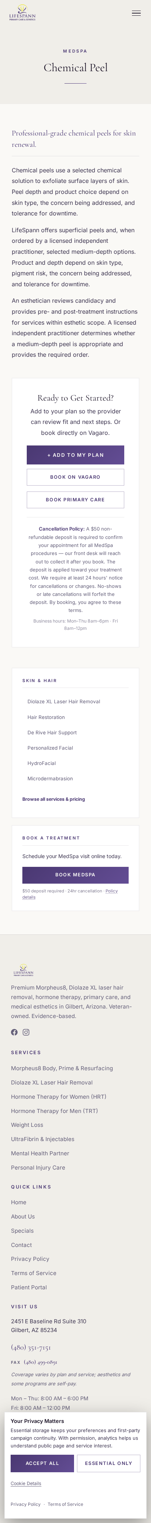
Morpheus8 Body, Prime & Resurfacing (62, 1068)
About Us (23, 1216)
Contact (21, 1244)
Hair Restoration (46, 717)
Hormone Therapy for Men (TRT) (54, 1110)
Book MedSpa (75, 874)
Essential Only (109, 1463)
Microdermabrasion (50, 778)
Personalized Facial (50, 748)
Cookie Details (26, 1483)
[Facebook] (14, 1033)
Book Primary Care (75, 499)
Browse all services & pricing (53, 799)
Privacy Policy (30, 1258)
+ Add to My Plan (75, 455)
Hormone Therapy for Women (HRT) (59, 1096)
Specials (22, 1230)
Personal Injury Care (38, 1167)
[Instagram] (26, 1033)
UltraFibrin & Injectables (42, 1139)
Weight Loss (27, 1124)
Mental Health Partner (40, 1153)
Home (18, 1202)
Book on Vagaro (75, 477)
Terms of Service (33, 1273)
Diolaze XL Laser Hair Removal (63, 701)
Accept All (42, 1463)
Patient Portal (29, 1287)
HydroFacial (41, 763)
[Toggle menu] (136, 13)
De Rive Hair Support (52, 732)
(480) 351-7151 (31, 1347)
